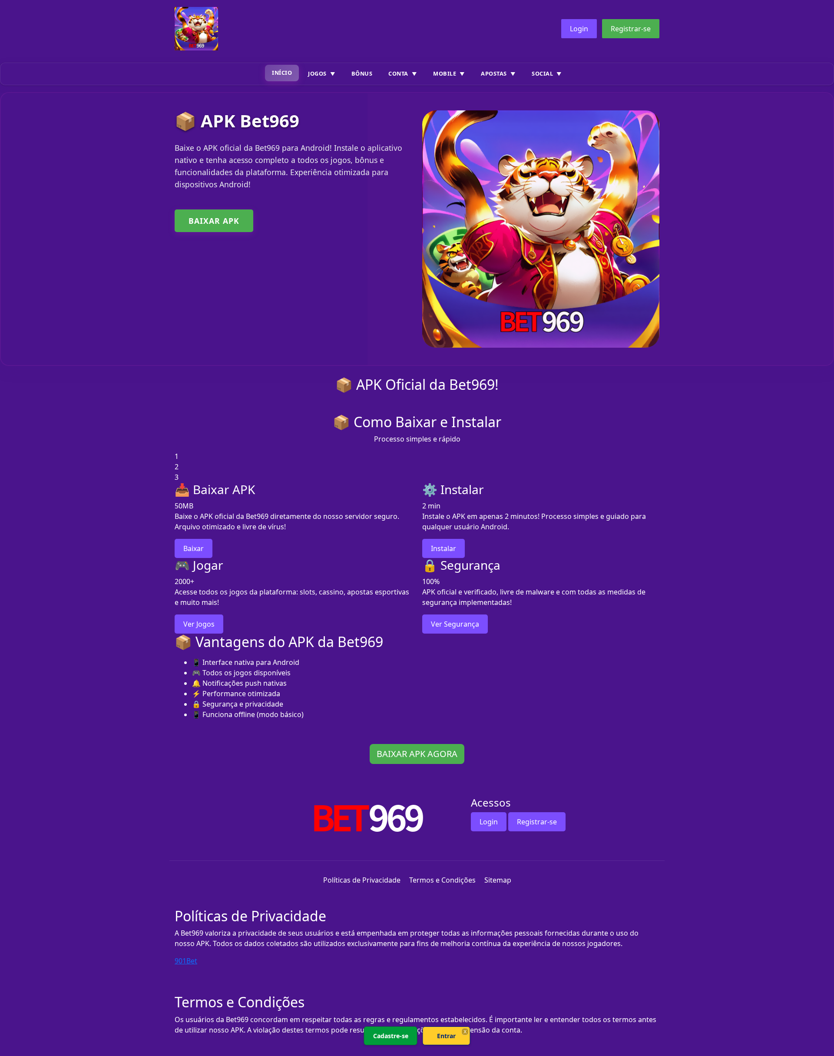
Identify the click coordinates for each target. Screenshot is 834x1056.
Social (542, 73)
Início (282, 72)
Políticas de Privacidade (361, 880)
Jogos (317, 73)
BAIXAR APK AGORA (417, 754)
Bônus (362, 73)
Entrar (446, 1036)
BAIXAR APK (214, 221)
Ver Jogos (199, 624)
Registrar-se (631, 28)
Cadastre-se (390, 1036)
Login (579, 28)
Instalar (443, 548)
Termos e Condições (442, 880)
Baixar (193, 548)
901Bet (186, 961)
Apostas (494, 73)
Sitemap (497, 880)
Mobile (444, 73)
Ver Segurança (455, 624)
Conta (398, 73)
